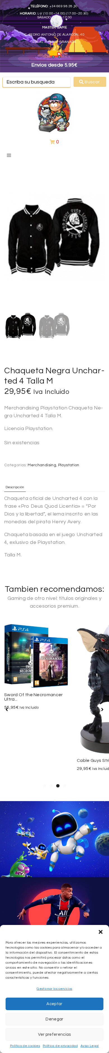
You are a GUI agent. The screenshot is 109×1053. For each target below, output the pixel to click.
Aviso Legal (89, 1046)
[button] (100, 932)
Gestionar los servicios (54, 989)
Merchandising (42, 465)
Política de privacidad (60, 1046)
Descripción (15, 487)
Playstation (68, 465)
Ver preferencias (54, 1034)
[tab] (15, 487)
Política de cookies (25, 1046)
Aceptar (54, 1004)
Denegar (54, 1019)
